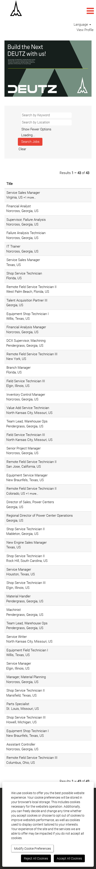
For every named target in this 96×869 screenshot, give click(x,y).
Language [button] (81, 24)
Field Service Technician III (25, 381)
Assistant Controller (20, 744)
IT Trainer (13, 246)
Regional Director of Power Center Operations (39, 516)
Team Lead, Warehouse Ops (27, 421)
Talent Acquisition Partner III (26, 300)
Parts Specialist (17, 704)
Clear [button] (22, 149)
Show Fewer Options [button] (36, 129)
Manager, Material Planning (26, 677)
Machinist (13, 610)
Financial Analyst (18, 206)
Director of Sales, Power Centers (30, 502)
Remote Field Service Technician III (31, 354)
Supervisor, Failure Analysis (26, 220)
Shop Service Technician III (26, 583)
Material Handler (18, 596)
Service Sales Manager (23, 193)
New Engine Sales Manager (26, 543)
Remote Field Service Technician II (31, 287)
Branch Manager (18, 368)
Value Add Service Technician (27, 408)
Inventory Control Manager (25, 395)
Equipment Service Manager (27, 475)
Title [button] (9, 184)
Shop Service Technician (24, 273)
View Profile (85, 30)
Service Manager (18, 569)
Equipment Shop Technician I (27, 314)
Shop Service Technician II (25, 529)
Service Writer (16, 637)
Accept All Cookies (69, 858)
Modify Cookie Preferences (32, 848)
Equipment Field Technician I (27, 650)
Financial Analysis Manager (26, 327)
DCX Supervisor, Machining (26, 341)
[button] (64, 11)
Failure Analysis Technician (26, 233)
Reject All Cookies (36, 858)
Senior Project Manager (23, 448)
